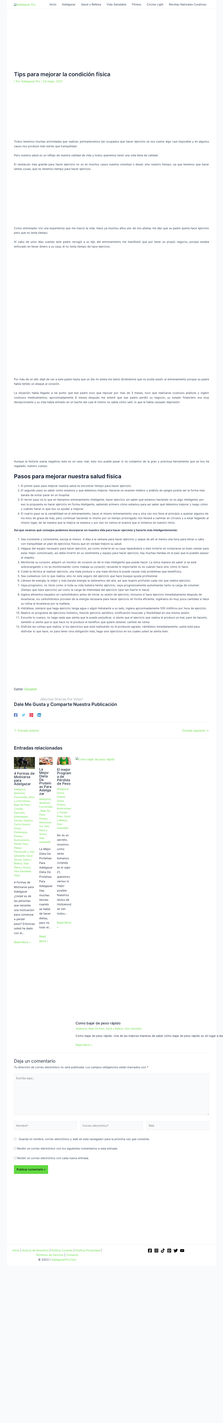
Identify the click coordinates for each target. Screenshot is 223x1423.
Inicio (16, 1250)
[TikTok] (163, 1250)
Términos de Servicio (49, 1255)
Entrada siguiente (195, 730)
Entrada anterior (26, 730)
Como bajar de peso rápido (98, 1023)
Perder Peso (21, 843)
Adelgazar (19, 789)
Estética (28, 820)
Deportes (19, 812)
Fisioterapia (20, 832)
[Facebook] (15, 715)
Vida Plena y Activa (44, 830)
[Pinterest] (31, 715)
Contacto (72, 1255)
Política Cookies (62, 1250)
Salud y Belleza (114, 1028)
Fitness (18, 836)
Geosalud (30, 689)
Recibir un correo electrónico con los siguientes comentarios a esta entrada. (67, 1148)
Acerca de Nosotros (35, 1250)
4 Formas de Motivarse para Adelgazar (24, 778)
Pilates (17, 847)
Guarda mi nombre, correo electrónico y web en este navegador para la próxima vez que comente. (84, 1139)
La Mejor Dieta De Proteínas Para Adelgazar (45, 781)
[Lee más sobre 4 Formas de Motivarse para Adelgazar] (24, 762)
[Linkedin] (39, 715)
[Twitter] (23, 715)
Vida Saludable (22, 871)
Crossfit (18, 808)
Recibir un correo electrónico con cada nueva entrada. (53, 1158)
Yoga (17, 875)
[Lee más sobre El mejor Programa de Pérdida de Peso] (64, 761)
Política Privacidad (87, 1250)
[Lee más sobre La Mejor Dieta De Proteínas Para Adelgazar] (46, 760)
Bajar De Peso (22, 804)
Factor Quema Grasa (61, 796)
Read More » (22, 942)
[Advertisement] (111, 45)
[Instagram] (156, 1250)
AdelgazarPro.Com (63, 1259)
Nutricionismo (21, 839)
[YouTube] (182, 1250)
